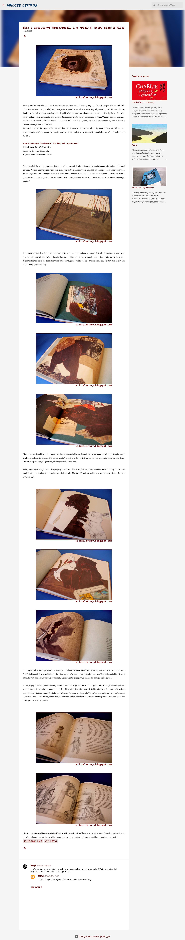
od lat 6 (51, 841)
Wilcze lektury (22, 5)
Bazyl (33, 865)
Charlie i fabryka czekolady (143, 102)
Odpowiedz (36, 887)
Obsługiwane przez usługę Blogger (94, 936)
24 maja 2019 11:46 (52, 876)
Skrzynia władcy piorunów (143, 188)
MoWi (41, 876)
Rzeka (134, 145)
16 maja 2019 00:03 (44, 865)
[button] (24, 36)
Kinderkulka (33, 841)
